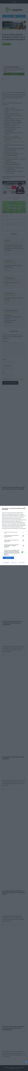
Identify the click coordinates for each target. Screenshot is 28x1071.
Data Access (14, 562)
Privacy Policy (22, 562)
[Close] (25, 508)
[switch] (23, 536)
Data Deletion (6, 562)
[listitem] (14, 533)
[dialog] (14, 535)
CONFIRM (8, 557)
